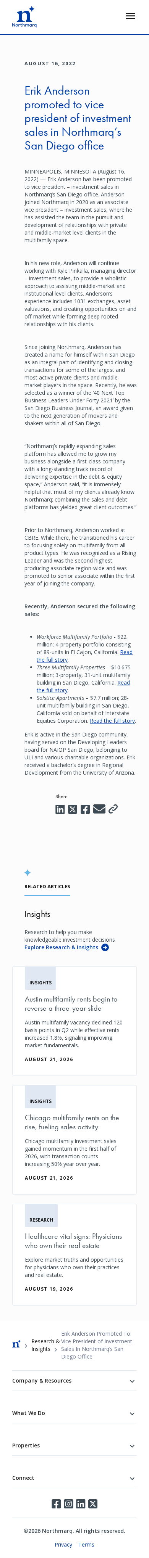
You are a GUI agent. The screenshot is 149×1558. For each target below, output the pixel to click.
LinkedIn (80, 1503)
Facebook (56, 1503)
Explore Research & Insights (61, 947)
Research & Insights (45, 1345)
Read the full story (112, 720)
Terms (86, 1544)
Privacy (63, 1544)
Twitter (92, 1503)
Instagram (68, 1503)
